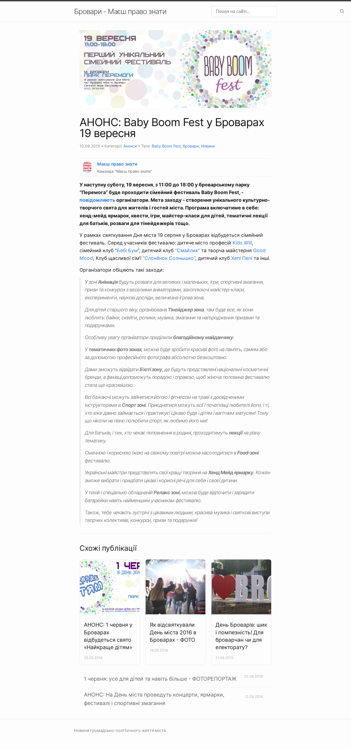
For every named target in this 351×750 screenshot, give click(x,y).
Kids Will (242, 243)
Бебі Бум (127, 250)
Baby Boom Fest (166, 146)
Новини (208, 146)
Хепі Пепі (241, 258)
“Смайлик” (187, 250)
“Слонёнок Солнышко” (169, 258)
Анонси (130, 146)
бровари (191, 146)
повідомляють (97, 200)
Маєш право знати (117, 164)
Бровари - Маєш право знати (120, 11)
